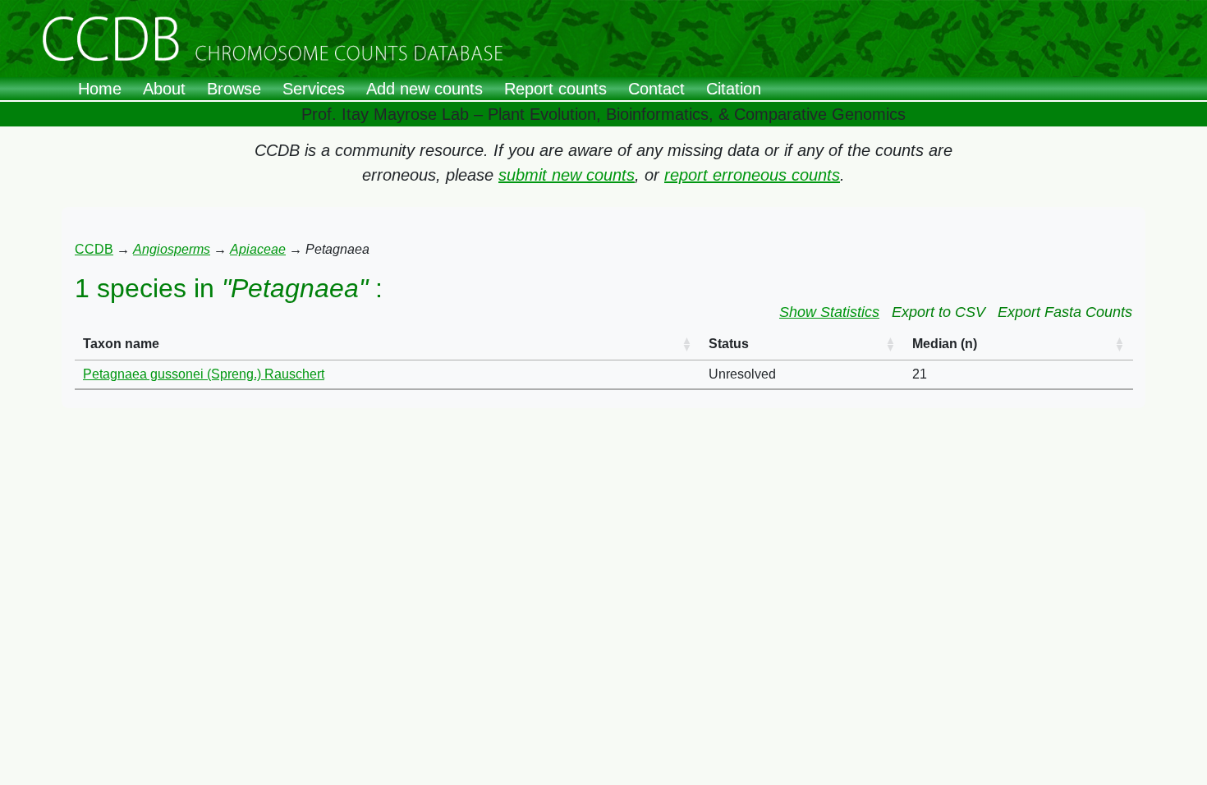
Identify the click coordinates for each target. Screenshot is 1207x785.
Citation (733, 89)
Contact (656, 89)
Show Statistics (829, 312)
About (164, 89)
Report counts (555, 89)
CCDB (94, 249)
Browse (234, 89)
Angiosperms (171, 249)
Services (313, 89)
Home (100, 89)
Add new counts (424, 89)
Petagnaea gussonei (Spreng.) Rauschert (203, 374)
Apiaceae (258, 249)
